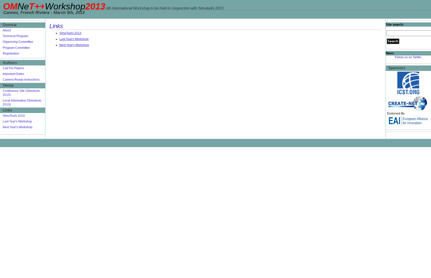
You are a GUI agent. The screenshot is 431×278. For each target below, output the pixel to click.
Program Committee (16, 48)
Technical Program (15, 36)
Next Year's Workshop (74, 45)
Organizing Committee (18, 42)
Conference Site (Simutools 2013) (21, 93)
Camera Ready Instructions (21, 79)
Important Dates (13, 74)
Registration (11, 53)
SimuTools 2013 (70, 33)
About (7, 30)
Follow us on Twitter (408, 57)
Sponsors (396, 68)
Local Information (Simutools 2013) (22, 102)
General (9, 25)
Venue (8, 85)
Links (7, 110)
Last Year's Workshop (74, 39)
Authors (10, 63)
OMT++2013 (54, 6)
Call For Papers (13, 68)
